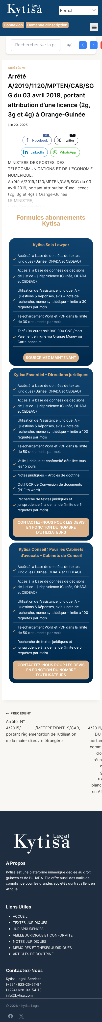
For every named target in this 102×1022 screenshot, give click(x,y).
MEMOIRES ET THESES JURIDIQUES (42, 947)
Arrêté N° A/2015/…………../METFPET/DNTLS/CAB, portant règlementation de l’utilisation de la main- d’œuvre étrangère (43, 727)
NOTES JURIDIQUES (29, 941)
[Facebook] (10, 1016)
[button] (94, 27)
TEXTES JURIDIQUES (30, 922)
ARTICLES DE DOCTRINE (33, 954)
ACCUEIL (20, 916)
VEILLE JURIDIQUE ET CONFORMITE (43, 935)
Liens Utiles (18, 906)
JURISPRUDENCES (28, 929)
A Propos (16, 863)
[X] (21, 1016)
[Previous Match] (83, 45)
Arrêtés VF (17, 68)
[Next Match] (94, 45)
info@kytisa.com (19, 995)
